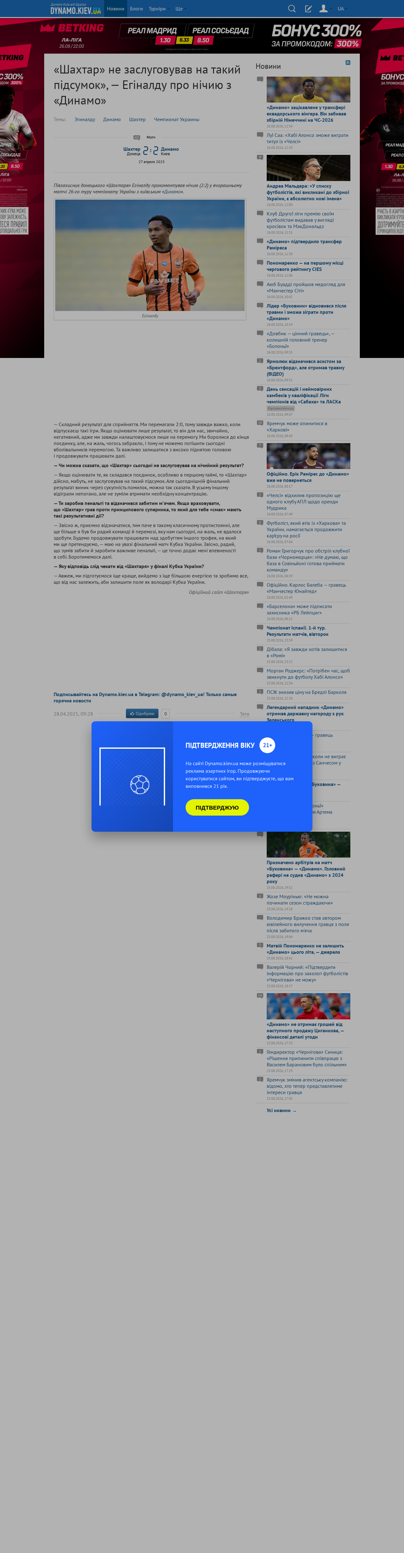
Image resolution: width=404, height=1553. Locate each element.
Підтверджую (217, 807)
